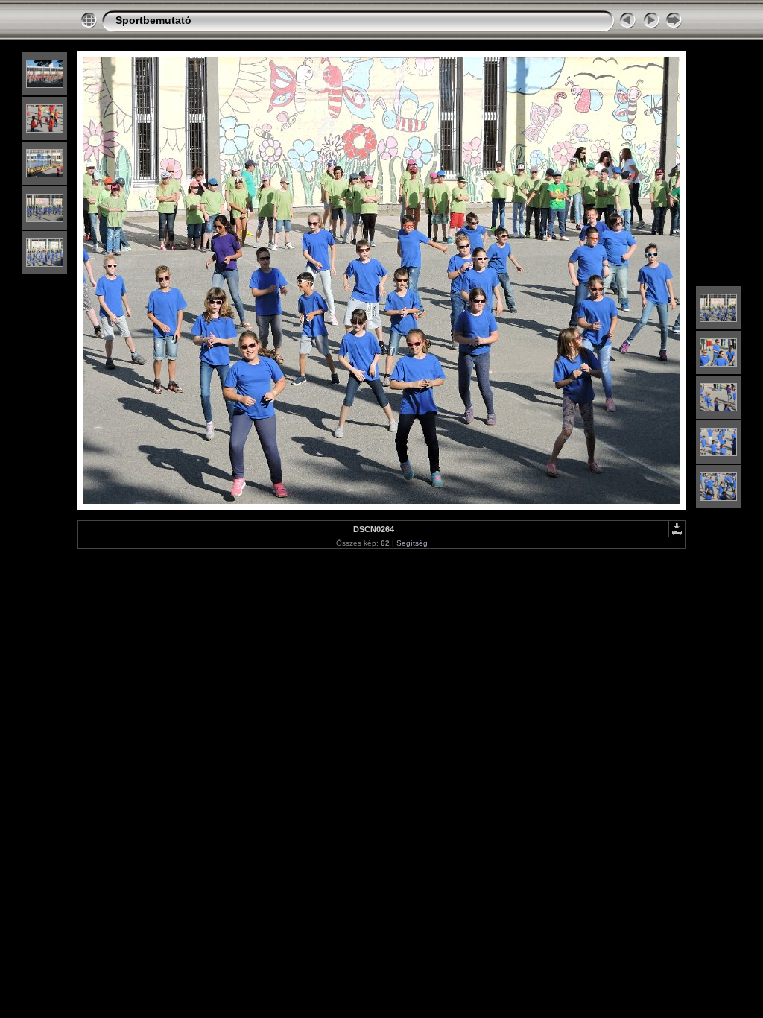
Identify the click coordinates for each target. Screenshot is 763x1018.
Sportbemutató (153, 20)
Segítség (412, 543)
